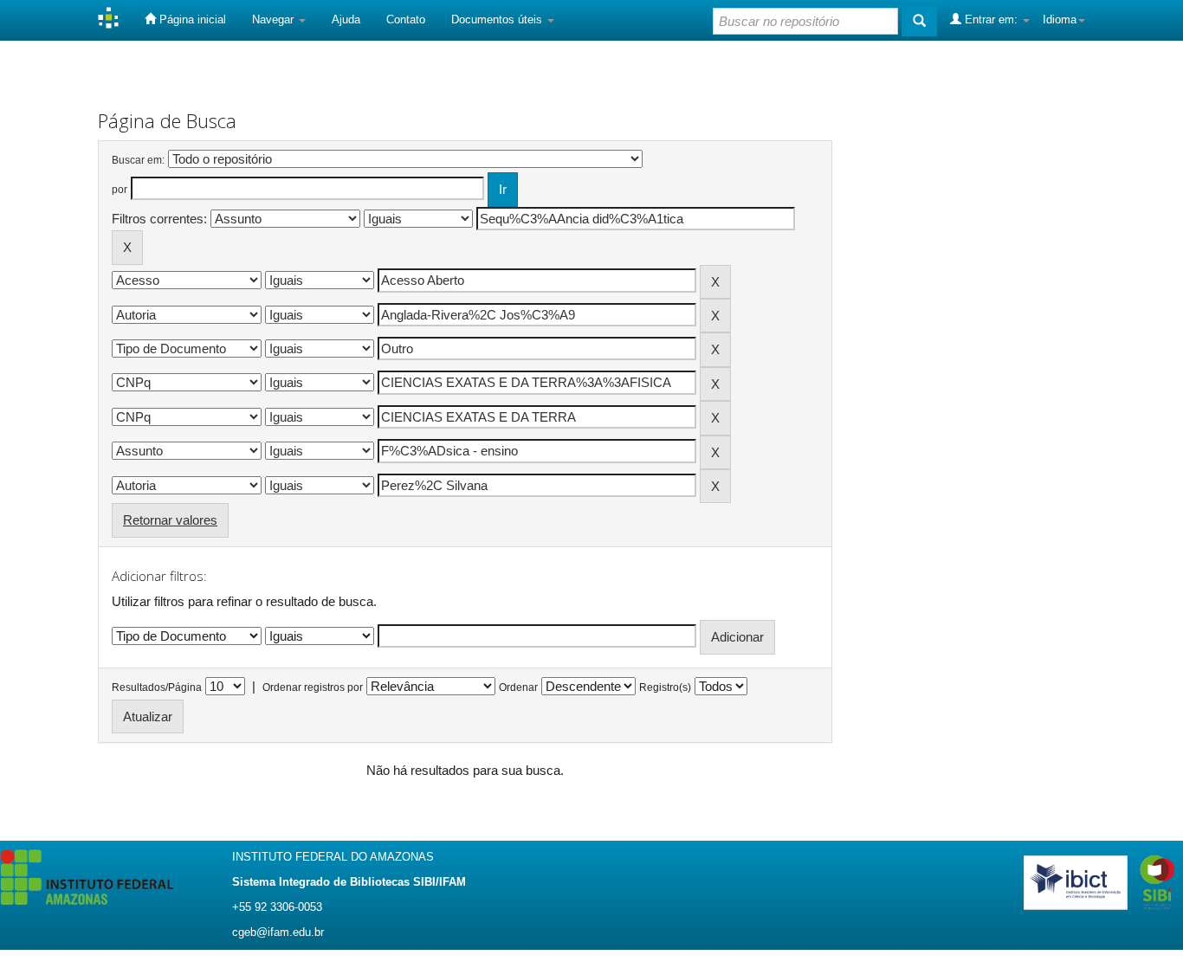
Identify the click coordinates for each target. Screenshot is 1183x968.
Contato (405, 19)
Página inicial (191, 19)
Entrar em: (991, 19)
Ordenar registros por (312, 687)
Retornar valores (170, 520)
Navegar (274, 19)
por (119, 190)
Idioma (1059, 19)
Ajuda (346, 19)
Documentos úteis (498, 19)
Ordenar (518, 687)
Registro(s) (665, 687)
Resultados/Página (157, 687)
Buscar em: (138, 160)
